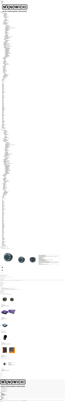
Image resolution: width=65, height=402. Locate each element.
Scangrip (3, 114)
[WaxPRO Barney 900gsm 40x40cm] (8, 316)
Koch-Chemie (3, 217)
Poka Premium (3, 109)
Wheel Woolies (3, 121)
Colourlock (3, 208)
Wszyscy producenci (4, 81)
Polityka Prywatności (2, 395)
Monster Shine (3, 106)
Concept (3, 91)
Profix (2, 228)
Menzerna (3, 105)
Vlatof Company (3, 120)
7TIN (2, 82)
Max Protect (3, 221)
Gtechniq (3, 96)
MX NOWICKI (3, 107)
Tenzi (2, 117)
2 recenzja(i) (2, 306)
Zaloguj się (2, 2)
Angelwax (3, 84)
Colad (2, 90)
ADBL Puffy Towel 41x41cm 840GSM (4, 356)
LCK (2, 219)
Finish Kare (3, 210)
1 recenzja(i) (2, 319)
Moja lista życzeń (2, 1)
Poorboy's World (3, 110)
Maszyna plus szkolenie (4, 124)
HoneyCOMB (3, 97)
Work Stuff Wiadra (3, 239)
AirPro (2, 83)
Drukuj (0, 284)
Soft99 (2, 116)
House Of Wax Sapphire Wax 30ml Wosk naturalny (5, 370)
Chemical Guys (3, 89)
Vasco (2, 119)
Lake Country (3, 101)
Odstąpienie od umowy (3, 393)
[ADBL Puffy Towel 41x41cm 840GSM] (8, 354)
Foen (2, 94)
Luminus (3, 102)
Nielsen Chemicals (3, 108)
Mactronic (3, 103)
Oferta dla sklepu (3, 127)
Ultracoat (3, 118)
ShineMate (3, 115)
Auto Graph (3, 85)
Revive (2, 230)
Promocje (3, 125)
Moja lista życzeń (2, 397)
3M (2, 199)
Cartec (2, 206)
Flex (2, 93)
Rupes (2, 113)
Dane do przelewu (2, 398)
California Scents (3, 88)
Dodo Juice (3, 92)
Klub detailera (3, 241)
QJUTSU (3, 112)
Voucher (3, 243)
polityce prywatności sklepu (24, 400)
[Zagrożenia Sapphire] (2, 274)
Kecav (2, 99)
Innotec (2, 98)
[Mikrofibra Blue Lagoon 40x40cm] (4, 329)
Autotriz (3, 86)
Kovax (2, 100)
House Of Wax (3, 278)
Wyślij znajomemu (1, 285)
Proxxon (3, 111)
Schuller (3, 232)
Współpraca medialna (4, 128)
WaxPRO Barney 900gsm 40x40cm (4, 318)
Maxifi (2, 104)
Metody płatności (2, 394)
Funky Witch (3, 95)
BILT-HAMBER (3, 87)
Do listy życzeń (3, 331)
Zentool (3, 122)
